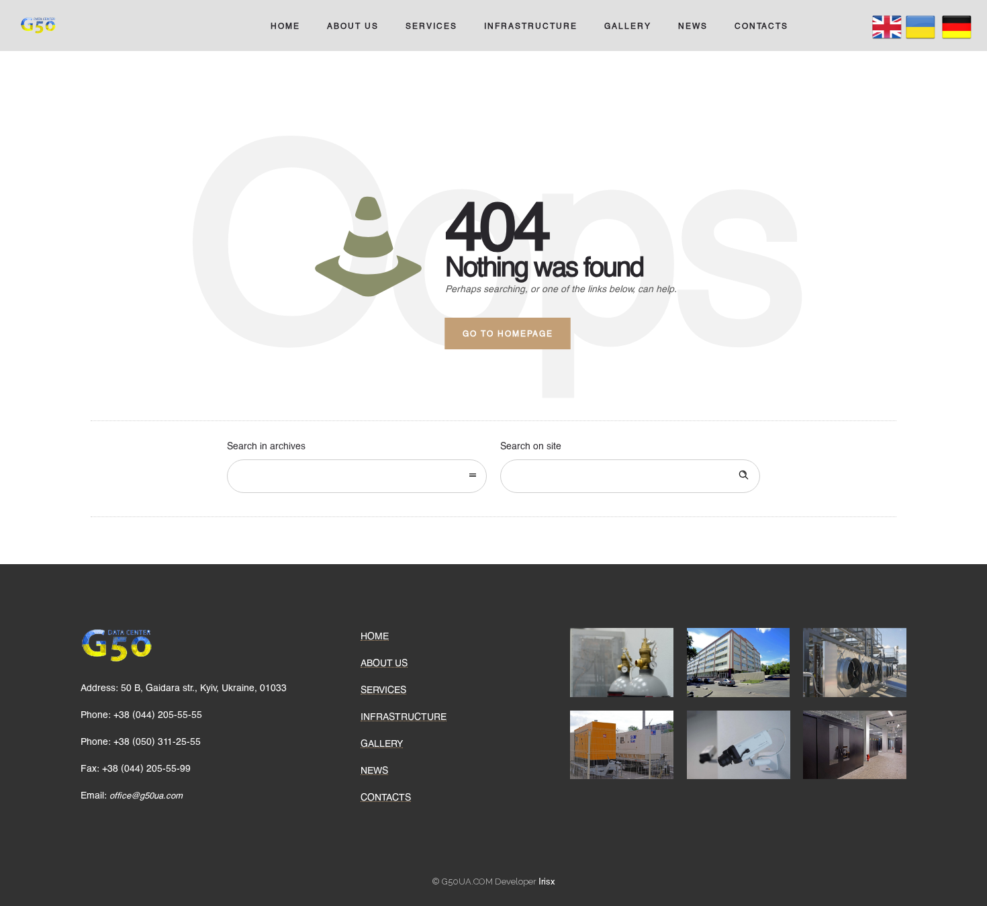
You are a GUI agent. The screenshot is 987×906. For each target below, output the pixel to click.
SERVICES (431, 25)
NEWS (693, 25)
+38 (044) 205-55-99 (146, 768)
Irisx (546, 881)
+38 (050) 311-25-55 (157, 741)
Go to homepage (508, 333)
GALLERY (627, 25)
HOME (285, 25)
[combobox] (357, 476)
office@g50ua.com (145, 795)
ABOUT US (353, 25)
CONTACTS (761, 25)
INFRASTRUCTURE (530, 25)
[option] (622, 662)
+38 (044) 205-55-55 (157, 714)
